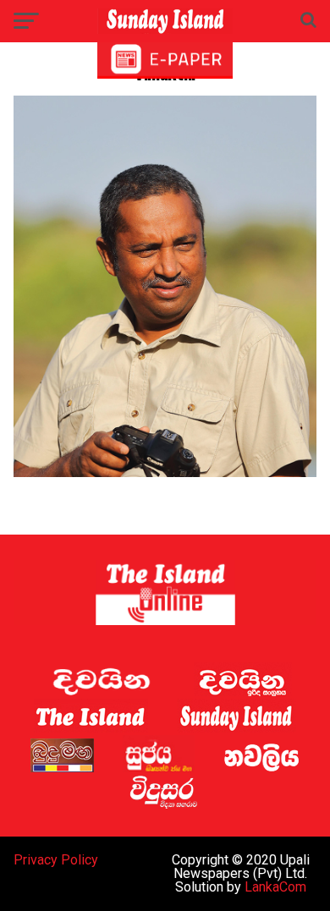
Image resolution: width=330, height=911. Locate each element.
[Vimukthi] (165, 472)
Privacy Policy (56, 860)
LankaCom (275, 887)
